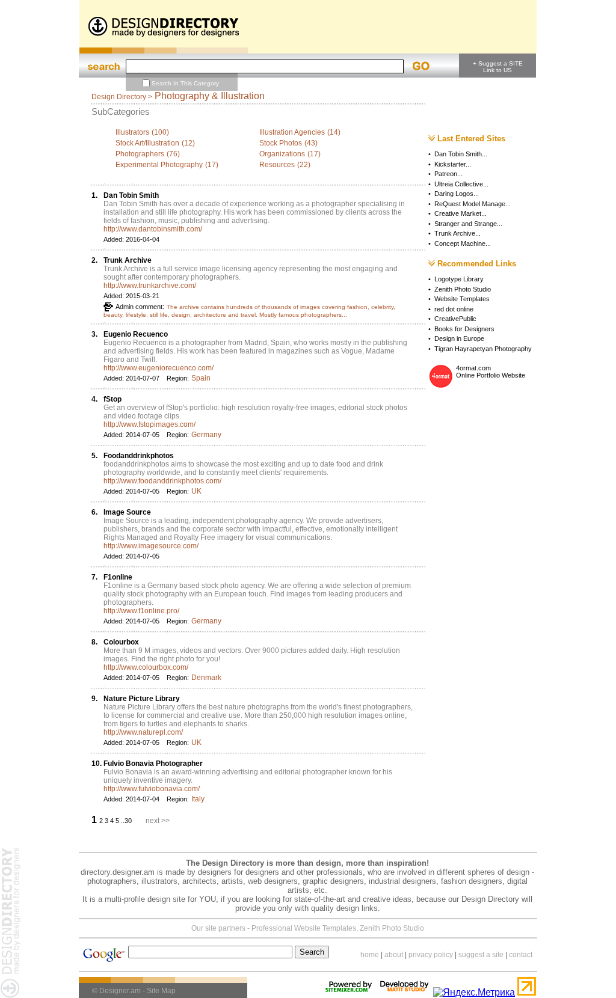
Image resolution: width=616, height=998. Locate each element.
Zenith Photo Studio (462, 289)
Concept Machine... (462, 243)
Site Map (161, 991)
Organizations (282, 154)
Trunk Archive (127, 260)
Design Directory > (121, 97)
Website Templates (462, 298)
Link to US (497, 70)
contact (520, 955)
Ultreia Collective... (461, 184)
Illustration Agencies (292, 132)
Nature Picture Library (141, 698)
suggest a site (481, 955)
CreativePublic (455, 318)
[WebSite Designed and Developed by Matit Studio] (404, 992)
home (369, 955)
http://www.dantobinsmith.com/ (152, 229)
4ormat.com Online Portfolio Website (490, 371)
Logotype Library (459, 279)
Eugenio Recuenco (135, 334)
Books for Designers (464, 328)
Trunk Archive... (457, 233)
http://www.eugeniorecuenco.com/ (158, 368)
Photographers (140, 154)
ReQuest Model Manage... (472, 203)
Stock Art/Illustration (147, 143)
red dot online (453, 309)
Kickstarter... (452, 164)
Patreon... (448, 173)
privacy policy (430, 955)
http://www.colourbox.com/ (145, 667)
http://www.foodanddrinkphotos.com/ (162, 481)
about (394, 955)
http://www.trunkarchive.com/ (149, 285)
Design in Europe (459, 338)
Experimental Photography (159, 165)
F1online (117, 577)
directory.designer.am (118, 872)
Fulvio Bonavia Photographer (153, 763)
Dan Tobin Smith (131, 195)
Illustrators (132, 132)
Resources (277, 165)
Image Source (127, 512)
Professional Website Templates (303, 928)
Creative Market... (460, 213)
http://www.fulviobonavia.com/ (151, 789)
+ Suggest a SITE (498, 63)
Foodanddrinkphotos (138, 456)
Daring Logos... (456, 193)
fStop (112, 399)
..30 (127, 820)
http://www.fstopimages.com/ (149, 424)
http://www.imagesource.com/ (151, 546)
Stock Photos (280, 143)
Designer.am (120, 991)
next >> (158, 820)
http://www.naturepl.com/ (143, 732)
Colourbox (121, 642)
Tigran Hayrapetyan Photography (483, 348)
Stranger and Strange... (468, 223)
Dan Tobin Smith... (460, 154)
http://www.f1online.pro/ (141, 611)
